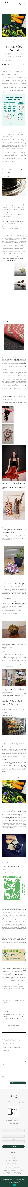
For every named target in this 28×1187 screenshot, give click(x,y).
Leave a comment (19, 58)
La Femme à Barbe (13, 53)
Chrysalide (19, 388)
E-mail (4, 1070)
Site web (4, 1076)
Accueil (5, 39)
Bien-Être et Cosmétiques (13, 1167)
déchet (6, 56)
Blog (13, 1157)
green (15, 56)
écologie (10, 56)
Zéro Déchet (15, 986)
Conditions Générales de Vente (13, 1160)
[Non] (26, 1181)
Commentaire (5, 1050)
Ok (14, 1184)
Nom (3, 1064)
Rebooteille (20, 938)
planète (19, 56)
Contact (13, 1158)
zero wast (10, 58)
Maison (13, 1165)
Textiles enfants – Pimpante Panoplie (13, 1170)
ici (11, 539)
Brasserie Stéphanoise (7, 930)
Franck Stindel (16, 765)
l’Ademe (10, 134)
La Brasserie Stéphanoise (11, 909)
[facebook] (11, 1096)
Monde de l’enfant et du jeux (13, 1163)
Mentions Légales (13, 1162)
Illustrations (13, 1168)
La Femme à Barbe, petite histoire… (10, 1039)
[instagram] (16, 1096)
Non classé (13, 39)
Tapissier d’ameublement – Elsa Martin (13, 1174)
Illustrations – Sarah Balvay (13, 1172)
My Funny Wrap (6, 603)
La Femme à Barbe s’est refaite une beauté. (12, 1040)
